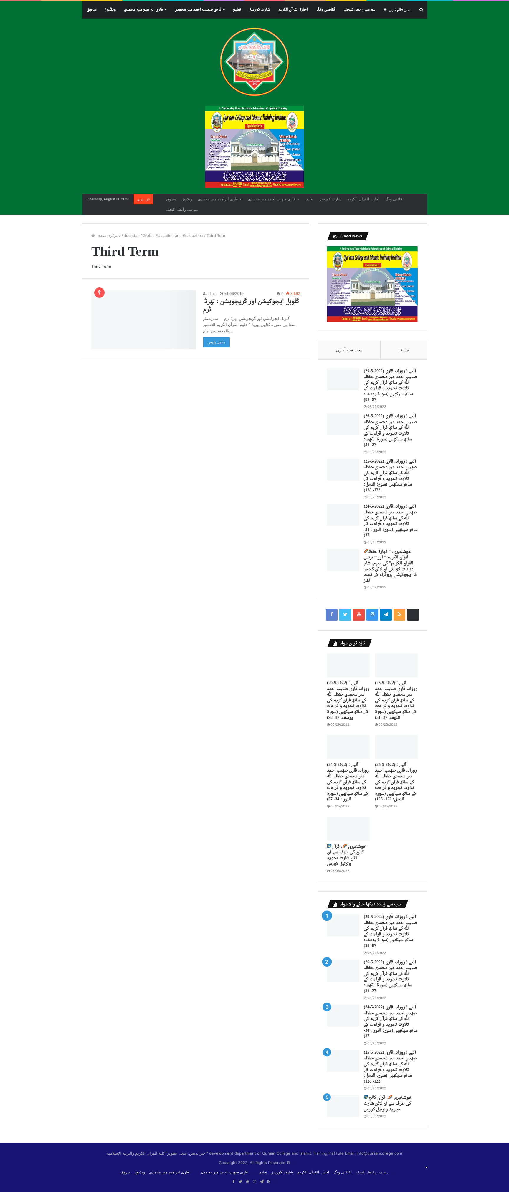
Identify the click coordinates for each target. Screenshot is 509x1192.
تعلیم (237, 9)
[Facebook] (332, 615)
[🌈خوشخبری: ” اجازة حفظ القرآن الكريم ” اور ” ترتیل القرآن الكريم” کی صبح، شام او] (343, 560)
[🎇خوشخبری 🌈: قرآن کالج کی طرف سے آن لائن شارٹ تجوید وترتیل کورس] (348, 829)
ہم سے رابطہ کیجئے (359, 9)
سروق (92, 9)
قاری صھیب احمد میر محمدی (197, 9)
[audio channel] (413, 615)
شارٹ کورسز (259, 9)
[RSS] (399, 615)
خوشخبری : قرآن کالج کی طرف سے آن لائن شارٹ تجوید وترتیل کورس (346, 855)
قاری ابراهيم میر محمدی (143, 9)
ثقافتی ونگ (325, 9)
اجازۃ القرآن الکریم (293, 9)
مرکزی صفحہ (106, 235)
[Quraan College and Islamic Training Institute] (254, 62)
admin (211, 293)
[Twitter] (345, 615)
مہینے (403, 350)
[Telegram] (386, 615)
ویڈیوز (110, 9)
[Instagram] (372, 615)
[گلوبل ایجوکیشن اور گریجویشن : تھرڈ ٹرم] (143, 319)
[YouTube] (359, 615)
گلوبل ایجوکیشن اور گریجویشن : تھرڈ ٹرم (251, 305)
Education (130, 235)
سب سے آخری (349, 350)
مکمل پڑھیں (216, 342)
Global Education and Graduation (173, 235)
